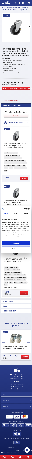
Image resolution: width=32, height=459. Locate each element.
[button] (29, 26)
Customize (15, 248)
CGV (17, 450)
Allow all (16, 243)
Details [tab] (16, 213)
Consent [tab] (6, 213)
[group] (16, 345)
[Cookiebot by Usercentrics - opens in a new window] (23, 209)
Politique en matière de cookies (10, 452)
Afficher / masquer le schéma (19, 122)
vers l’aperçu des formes (11, 100)
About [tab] (26, 213)
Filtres (16, 115)
